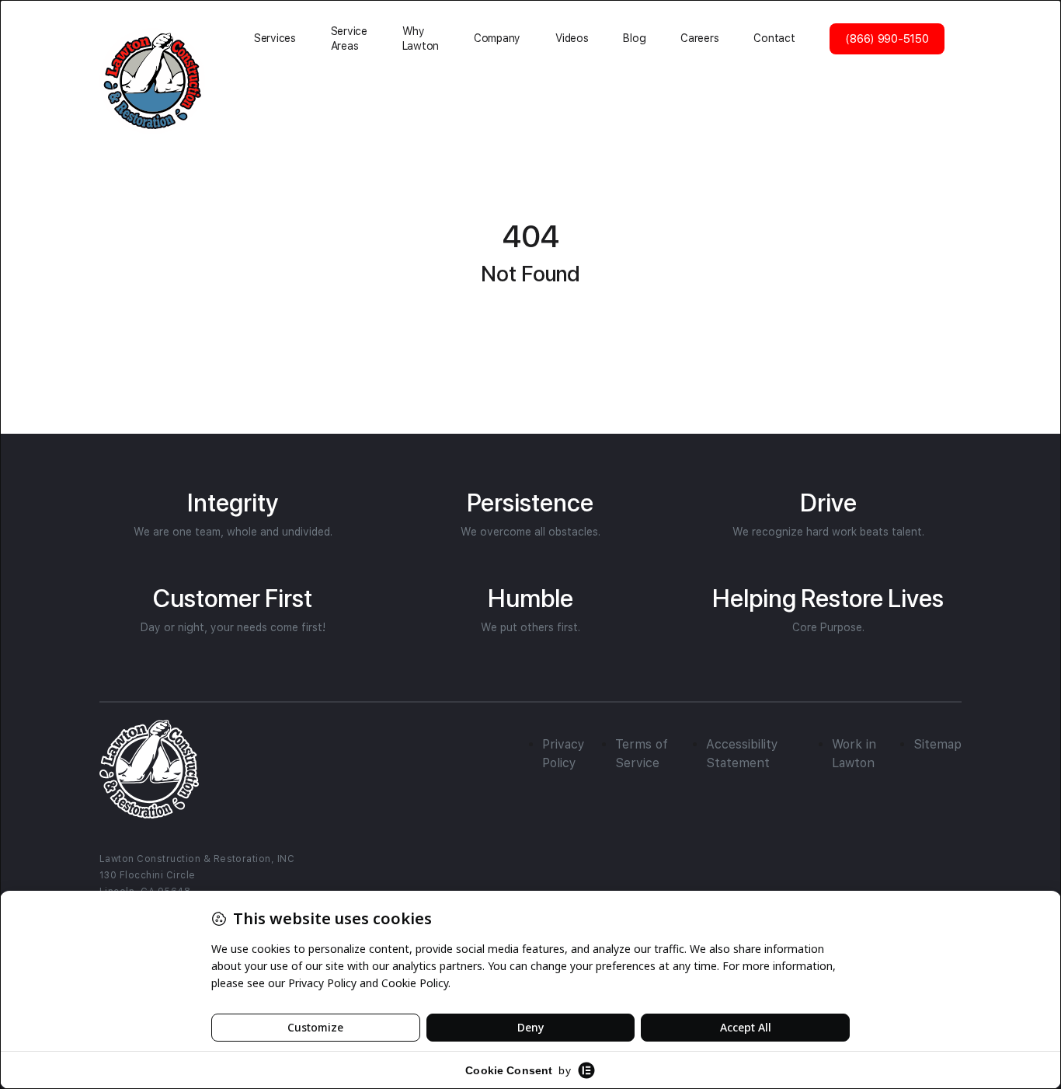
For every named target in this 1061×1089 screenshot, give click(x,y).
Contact (774, 38)
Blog (634, 38)
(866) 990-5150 (886, 39)
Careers (699, 38)
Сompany (497, 38)
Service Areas (349, 38)
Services (275, 38)
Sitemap (937, 744)
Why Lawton (420, 38)
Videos (571, 38)
